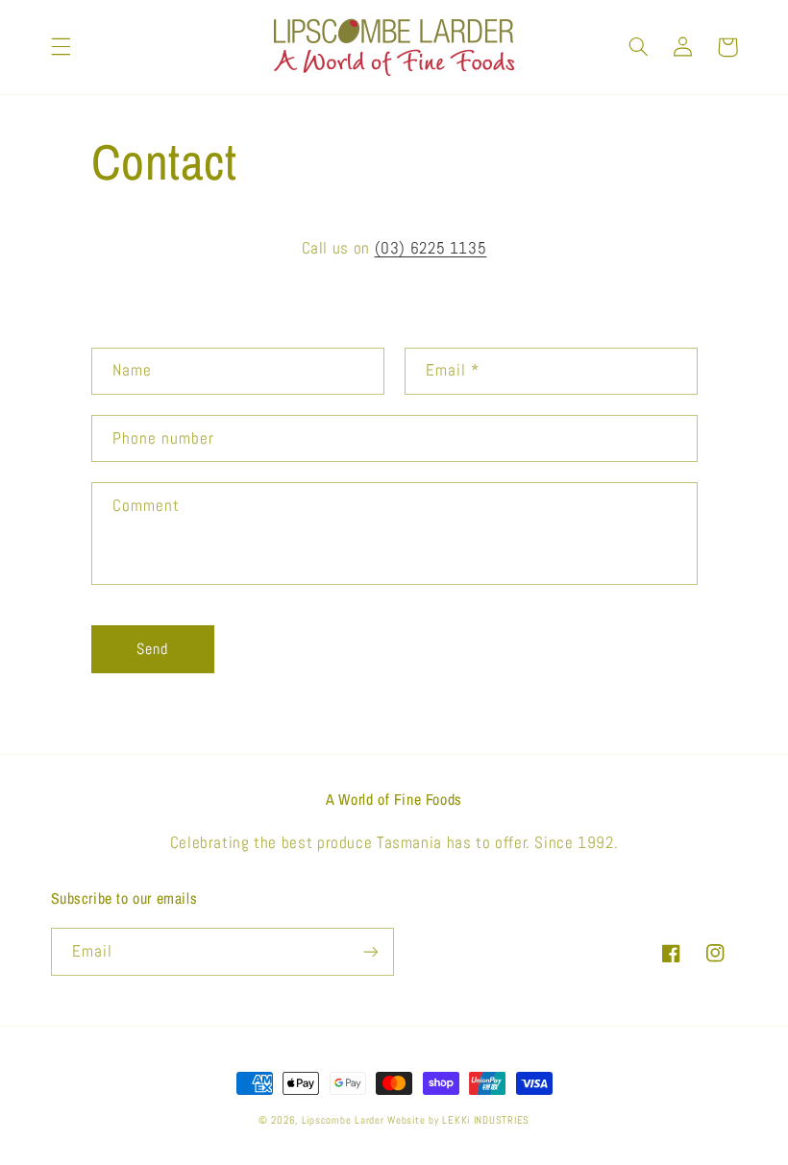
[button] (60, 47)
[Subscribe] (371, 951)
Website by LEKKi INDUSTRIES (458, 1120)
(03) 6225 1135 (431, 248)
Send (152, 649)
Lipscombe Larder (343, 1120)
